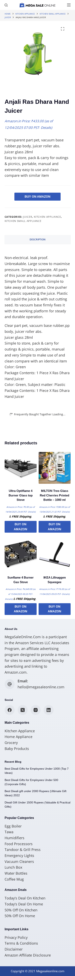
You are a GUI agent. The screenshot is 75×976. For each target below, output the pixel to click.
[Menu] (69, 5)
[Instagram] (36, 710)
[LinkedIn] (49, 710)
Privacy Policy (16, 937)
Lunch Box (13, 867)
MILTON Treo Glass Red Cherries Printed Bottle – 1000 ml (54, 495)
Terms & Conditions (21, 943)
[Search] (6, 5)
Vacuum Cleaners (19, 861)
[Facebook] (10, 710)
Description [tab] (37, 239)
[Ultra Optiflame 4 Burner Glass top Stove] (21, 468)
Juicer (27, 217)
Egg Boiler (13, 826)
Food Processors (19, 843)
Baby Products (17, 748)
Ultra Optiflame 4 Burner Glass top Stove (21, 495)
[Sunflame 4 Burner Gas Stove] (21, 554)
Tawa (9, 831)
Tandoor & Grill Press (23, 849)
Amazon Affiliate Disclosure (28, 955)
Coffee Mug (14, 879)
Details (46, 127)
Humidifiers (14, 837)
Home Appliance (18, 736)
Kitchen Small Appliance (23, 221)
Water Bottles (16, 873)
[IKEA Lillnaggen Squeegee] (55, 554)
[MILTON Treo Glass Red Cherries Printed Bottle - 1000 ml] (55, 468)
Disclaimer (14, 949)
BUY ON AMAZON (37, 196)
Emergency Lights (19, 855)
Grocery (11, 742)
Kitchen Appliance (47, 217)
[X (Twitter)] (23, 710)
